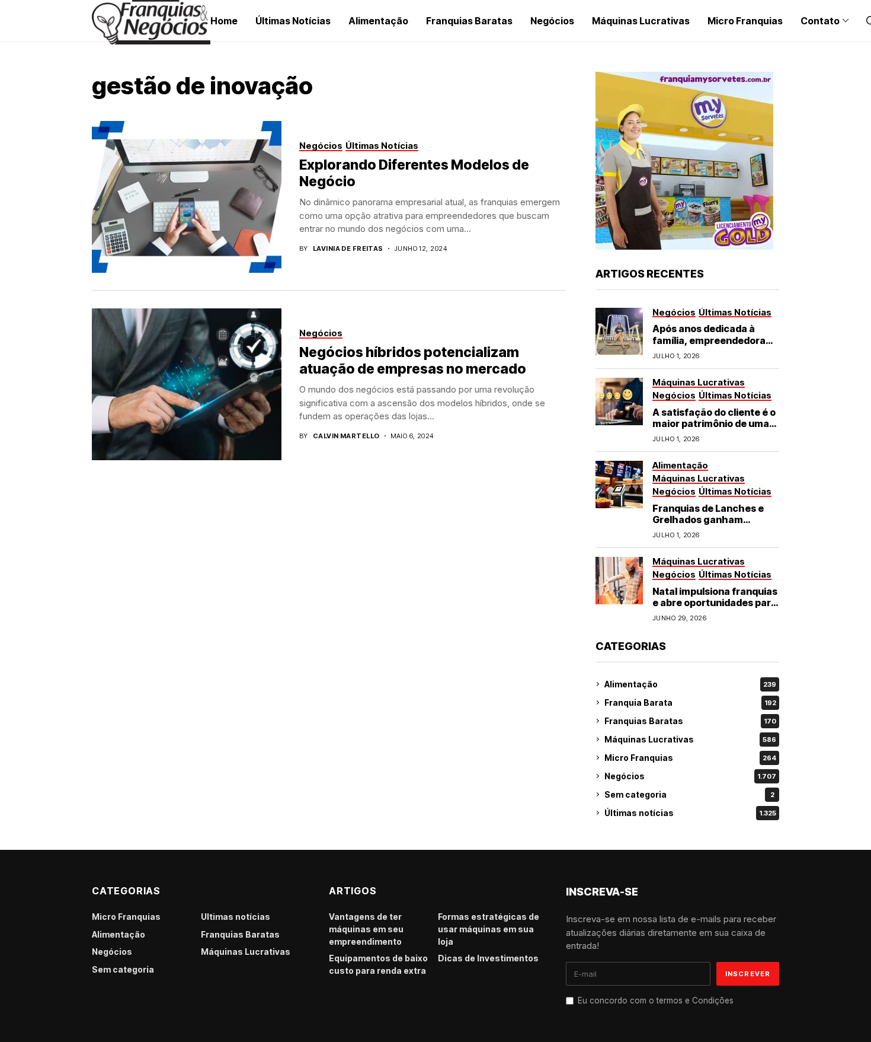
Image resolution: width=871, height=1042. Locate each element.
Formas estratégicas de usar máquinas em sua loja (488, 929)
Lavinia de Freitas (348, 249)
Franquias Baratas (690, 721)
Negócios (690, 776)
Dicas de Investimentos (488, 958)
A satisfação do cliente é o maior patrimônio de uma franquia (714, 423)
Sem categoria (689, 794)
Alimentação (690, 684)
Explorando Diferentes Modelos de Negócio (414, 173)
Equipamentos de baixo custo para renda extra (378, 964)
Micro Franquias (690, 758)
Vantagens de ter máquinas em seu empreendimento (366, 929)
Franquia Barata (690, 702)
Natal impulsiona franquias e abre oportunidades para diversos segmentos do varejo (714, 608)
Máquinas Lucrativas (690, 739)
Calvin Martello (346, 436)
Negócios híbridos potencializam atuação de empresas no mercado (412, 360)
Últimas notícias (690, 813)
